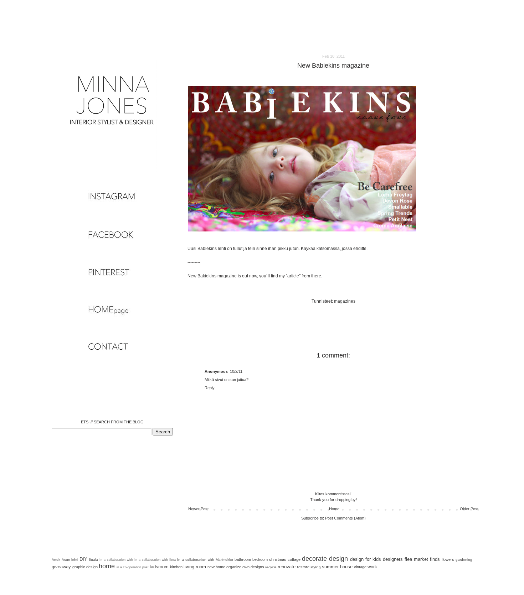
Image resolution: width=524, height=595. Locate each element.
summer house (337, 566)
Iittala (93, 560)
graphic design (85, 567)
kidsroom (159, 566)
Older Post (469, 509)
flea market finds (422, 559)
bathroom (243, 559)
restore (303, 567)
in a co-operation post (133, 567)
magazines (344, 301)
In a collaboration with (116, 560)
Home (334, 509)
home (107, 566)
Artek (56, 560)
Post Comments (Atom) (345, 518)
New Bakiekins (201, 275)
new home (216, 567)
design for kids (365, 559)
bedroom (260, 559)
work (372, 566)
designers (393, 559)
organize (233, 567)
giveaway (61, 566)
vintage (360, 567)
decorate (314, 558)
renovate (287, 566)
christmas (277, 559)
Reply (210, 388)
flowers (448, 559)
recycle (271, 567)
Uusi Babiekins (202, 248)
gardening (464, 560)
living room (195, 566)
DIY (83, 559)
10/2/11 (236, 371)
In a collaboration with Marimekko (205, 560)
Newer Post (198, 509)
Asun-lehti (70, 560)
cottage (294, 559)
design (338, 558)
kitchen (176, 567)
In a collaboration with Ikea (155, 560)
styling (315, 567)
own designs (253, 567)
